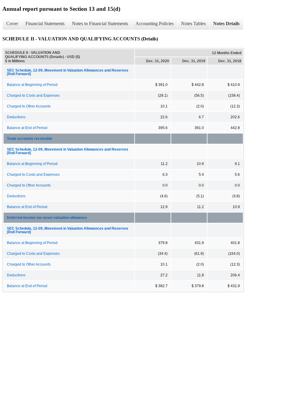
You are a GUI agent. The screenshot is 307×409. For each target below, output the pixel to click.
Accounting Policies (155, 23)
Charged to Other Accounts (29, 106)
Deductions (16, 117)
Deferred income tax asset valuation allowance (47, 217)
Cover (12, 23)
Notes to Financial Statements (100, 23)
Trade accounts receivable (29, 138)
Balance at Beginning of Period (32, 85)
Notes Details (226, 23)
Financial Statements (44, 23)
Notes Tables (193, 23)
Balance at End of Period (27, 128)
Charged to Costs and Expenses (33, 95)
